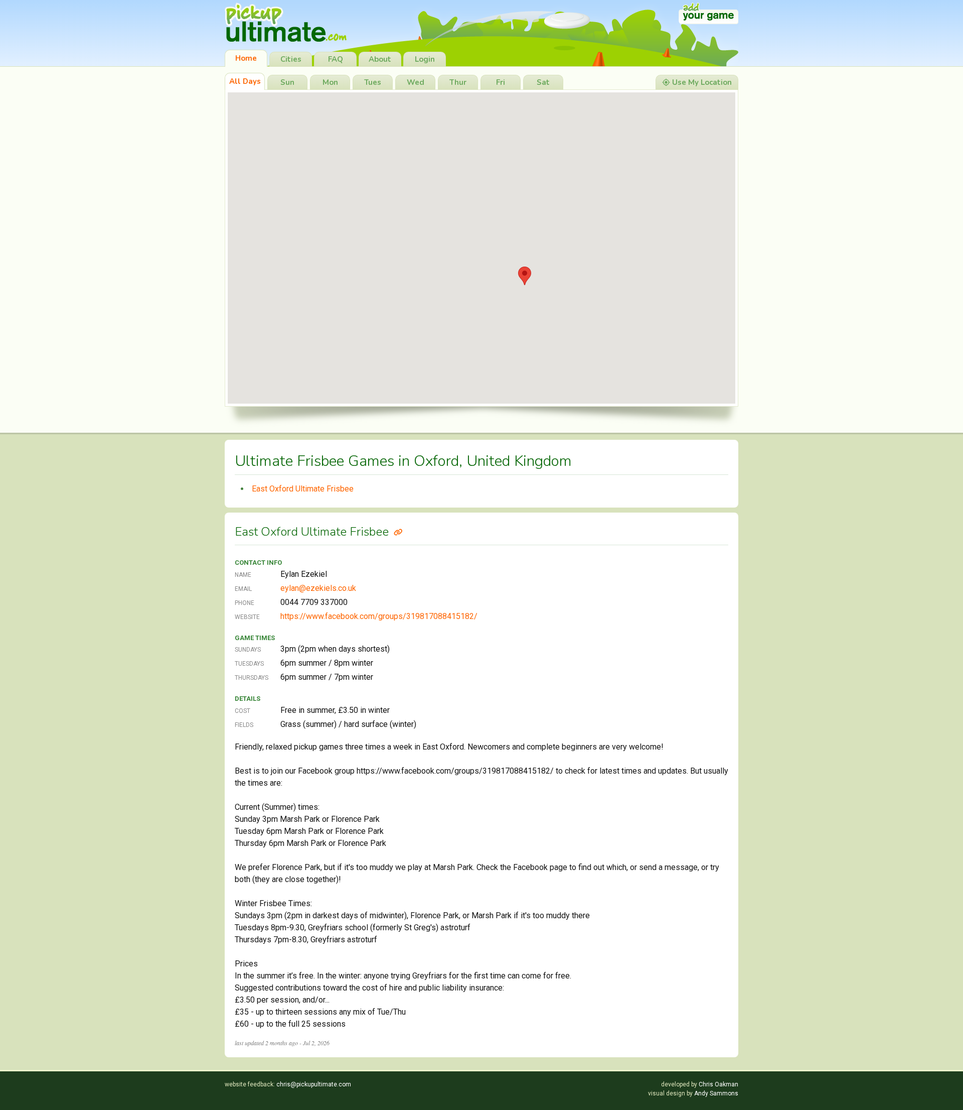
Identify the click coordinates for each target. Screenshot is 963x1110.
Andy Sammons (716, 1093)
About (380, 59)
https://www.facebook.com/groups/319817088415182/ (378, 616)
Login (425, 59)
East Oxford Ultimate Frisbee (303, 489)
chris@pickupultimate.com (313, 1084)
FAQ (335, 59)
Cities (290, 59)
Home (246, 58)
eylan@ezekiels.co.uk (318, 588)
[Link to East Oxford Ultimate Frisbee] (398, 532)
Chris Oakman (718, 1084)
